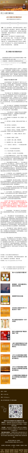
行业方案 (3, 427)
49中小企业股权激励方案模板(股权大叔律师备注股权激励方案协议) (19, 356)
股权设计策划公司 (12, 32)
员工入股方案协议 (8, 27)
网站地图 (18, 445)
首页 (2, 450)
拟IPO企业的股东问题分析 (19, 272)
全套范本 (26, 450)
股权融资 (16, 451)
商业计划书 (9, 424)
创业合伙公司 (9, 427)
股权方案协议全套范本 (18, 27)
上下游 (21, 451)
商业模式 (12, 450)
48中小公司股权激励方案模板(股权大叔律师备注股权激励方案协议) (19, 368)
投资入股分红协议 (23, 433)
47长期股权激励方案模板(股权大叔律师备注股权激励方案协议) (19, 377)
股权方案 (18, 29)
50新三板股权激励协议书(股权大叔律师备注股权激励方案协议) (19, 345)
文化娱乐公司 (20, 429)
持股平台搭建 (13, 425)
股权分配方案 (14, 422)
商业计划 (16, 450)
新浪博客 (3, 445)
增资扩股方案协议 (16, 433)
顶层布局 (2, 451)
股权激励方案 (20, 422)
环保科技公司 (14, 430)
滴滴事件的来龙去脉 (17, 296)
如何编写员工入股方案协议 (9, 29)
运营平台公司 (20, 427)
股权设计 (3, 422)
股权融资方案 (14, 424)
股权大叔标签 (8, 445)
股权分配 (7, 450)
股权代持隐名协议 (11, 435)
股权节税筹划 (19, 424)
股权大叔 (9, 19)
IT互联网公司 (14, 427)
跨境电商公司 (4, 429)
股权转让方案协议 (9, 433)
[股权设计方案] (14, 9)
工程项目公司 (10, 429)
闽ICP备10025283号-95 (19, 442)
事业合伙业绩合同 (4, 435)
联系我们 (26, 451)
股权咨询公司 (13, 19)
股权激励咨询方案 (13, 31)
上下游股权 (25, 424)
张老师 (18, 19)
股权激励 (7, 451)
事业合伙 (12, 451)
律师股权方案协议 (14, 432)
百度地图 (22, 445)
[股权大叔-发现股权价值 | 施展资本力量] (5, 2)
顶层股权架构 (9, 422)
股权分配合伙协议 (21, 432)
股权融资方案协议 (18, 435)
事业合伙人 (4, 424)
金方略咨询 (13, 445)
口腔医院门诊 (15, 429)
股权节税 (21, 450)
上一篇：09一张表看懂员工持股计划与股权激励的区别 (13, 267)
